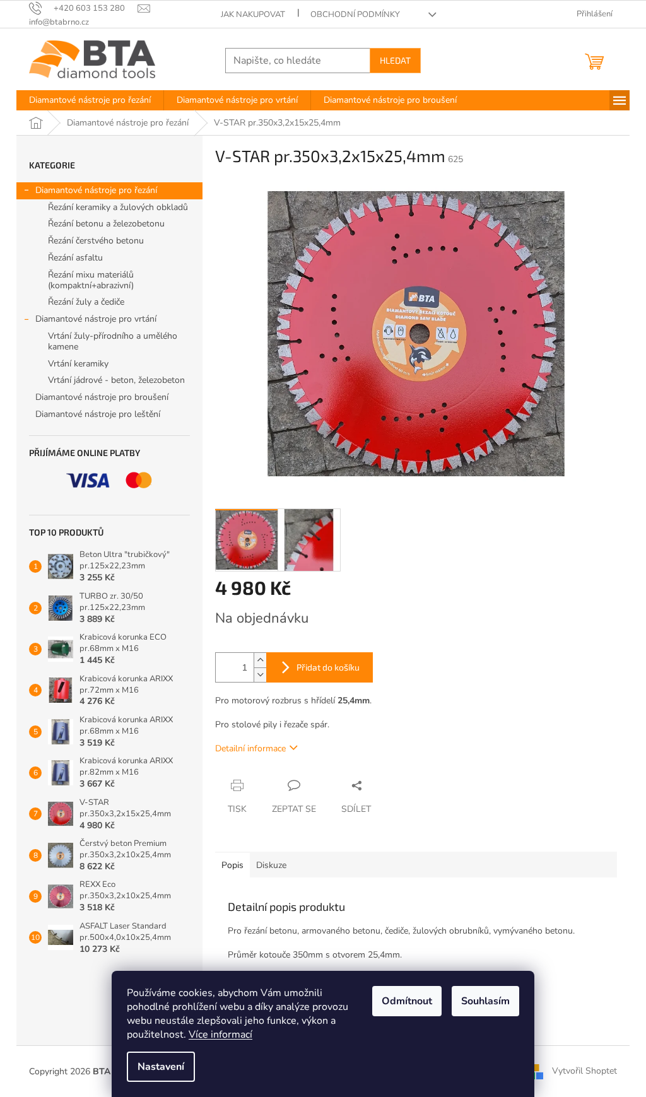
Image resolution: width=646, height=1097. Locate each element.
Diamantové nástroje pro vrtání (95, 319)
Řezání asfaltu (75, 258)
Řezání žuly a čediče (86, 302)
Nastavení (161, 1067)
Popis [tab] (232, 865)
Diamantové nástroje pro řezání (96, 190)
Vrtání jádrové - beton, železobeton (116, 380)
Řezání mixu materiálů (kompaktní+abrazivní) (91, 280)
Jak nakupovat (253, 14)
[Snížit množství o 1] (260, 674)
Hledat (395, 60)
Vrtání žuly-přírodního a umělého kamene (112, 341)
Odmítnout (407, 1001)
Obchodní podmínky (355, 14)
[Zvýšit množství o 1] (260, 660)
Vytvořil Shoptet (584, 1071)
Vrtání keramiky (78, 364)
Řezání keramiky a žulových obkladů (118, 207)
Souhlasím (485, 1001)
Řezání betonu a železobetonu (106, 224)
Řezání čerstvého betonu (96, 241)
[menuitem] (89, 100)
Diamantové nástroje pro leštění (97, 414)
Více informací (220, 1034)
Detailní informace (250, 748)
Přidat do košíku (328, 667)
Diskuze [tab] (271, 865)
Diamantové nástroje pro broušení (101, 397)
